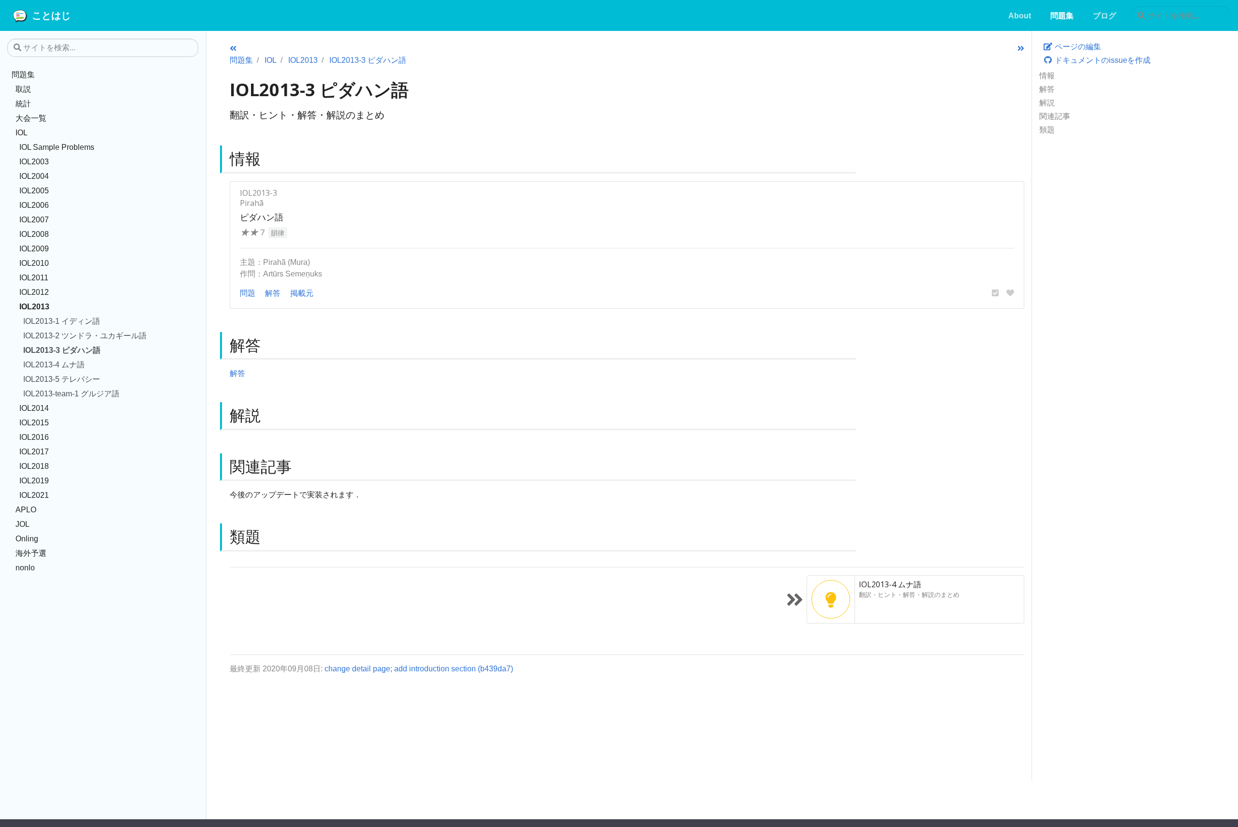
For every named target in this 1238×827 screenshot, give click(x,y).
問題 (247, 293)
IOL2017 (34, 451)
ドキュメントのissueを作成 (1101, 60)
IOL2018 (34, 466)
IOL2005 (34, 190)
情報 (1047, 75)
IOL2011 (33, 277)
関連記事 (1054, 116)
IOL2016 (34, 437)
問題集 (23, 74)
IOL (21, 132)
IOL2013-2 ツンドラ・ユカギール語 (85, 335)
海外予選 (30, 553)
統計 (23, 103)
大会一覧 (30, 118)
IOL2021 (34, 495)
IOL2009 (34, 248)
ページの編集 (1077, 46)
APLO (25, 509)
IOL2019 (34, 480)
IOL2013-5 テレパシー (61, 379)
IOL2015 (34, 422)
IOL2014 (34, 408)
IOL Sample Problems (56, 147)
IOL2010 (34, 263)
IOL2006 (34, 205)
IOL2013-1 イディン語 (61, 321)
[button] (995, 293)
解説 (1047, 102)
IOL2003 (34, 161)
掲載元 (301, 293)
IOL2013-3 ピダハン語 (62, 350)
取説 (23, 89)
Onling (26, 538)
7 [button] (252, 232)
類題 (1047, 129)
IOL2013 (34, 306)
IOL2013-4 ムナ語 (54, 364)
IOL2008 (34, 234)
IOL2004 (34, 176)
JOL (22, 524)
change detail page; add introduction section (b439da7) (418, 668)
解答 (1047, 89)
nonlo (25, 567)
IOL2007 (34, 219)
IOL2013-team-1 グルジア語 (71, 393)
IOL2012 (34, 292)
